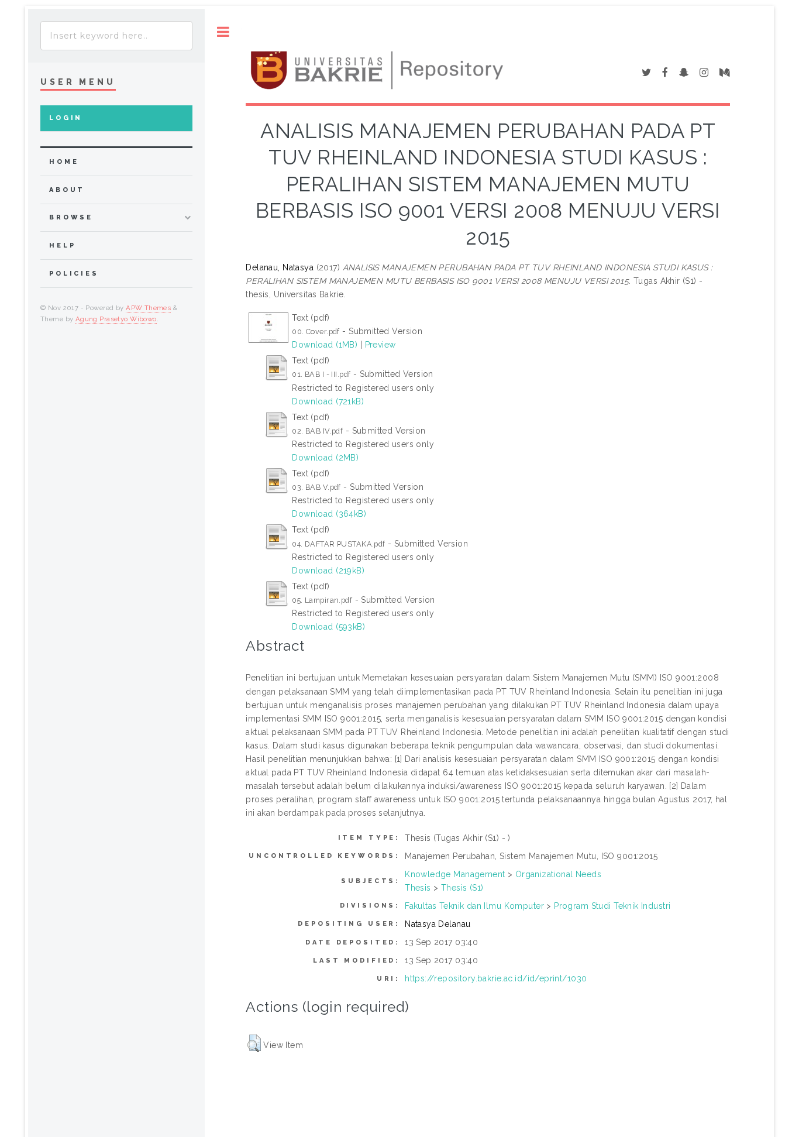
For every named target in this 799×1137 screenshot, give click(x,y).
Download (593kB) (328, 626)
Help (62, 245)
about (67, 190)
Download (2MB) (325, 457)
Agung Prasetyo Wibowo (116, 319)
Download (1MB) (324, 344)
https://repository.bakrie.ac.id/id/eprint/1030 (496, 978)
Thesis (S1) (462, 887)
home (63, 162)
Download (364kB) (329, 513)
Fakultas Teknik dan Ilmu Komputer (474, 906)
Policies (74, 273)
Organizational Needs (558, 874)
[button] (254, 1043)
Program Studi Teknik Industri (612, 906)
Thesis (418, 887)
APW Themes (148, 308)
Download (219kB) (328, 570)
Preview (380, 344)
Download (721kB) (328, 401)
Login (65, 118)
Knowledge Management (455, 874)
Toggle (223, 32)
